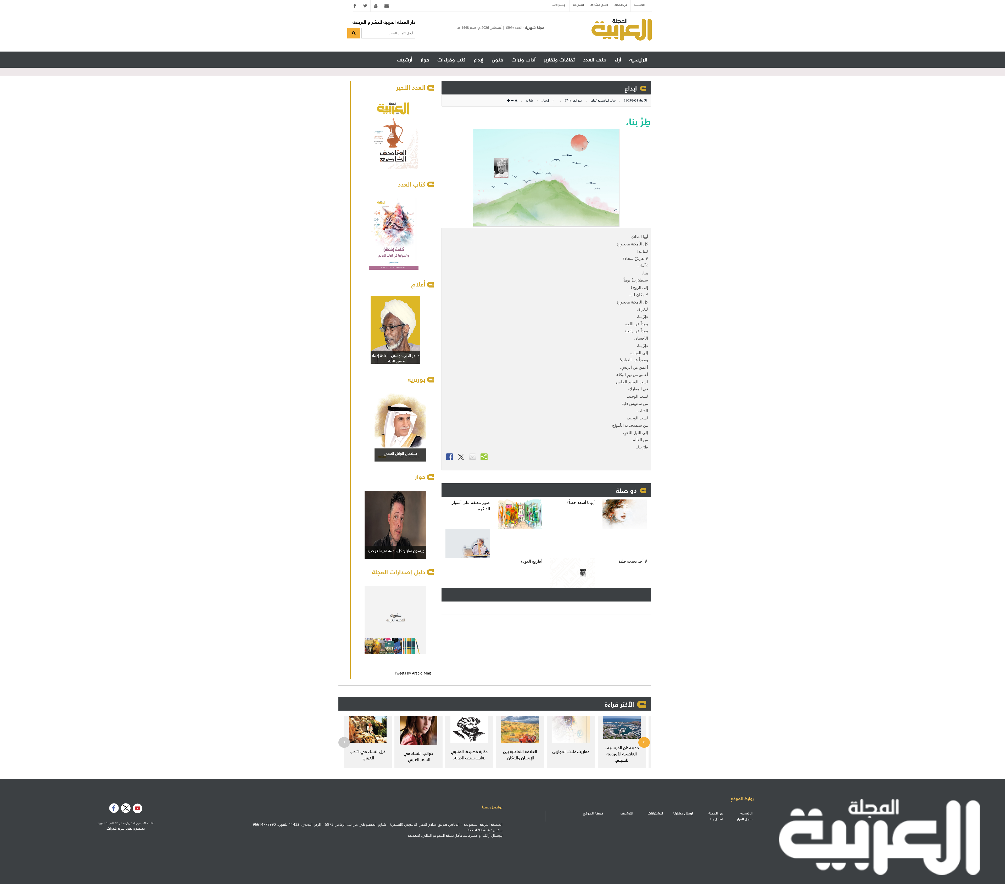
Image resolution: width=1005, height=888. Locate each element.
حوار (420, 477)
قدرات (112, 828)
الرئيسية (639, 4)
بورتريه (416, 379)
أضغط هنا (414, 835)
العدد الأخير (410, 87)
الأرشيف (627, 813)
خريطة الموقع (593, 813)
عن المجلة (621, 4)
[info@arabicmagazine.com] (386, 6)
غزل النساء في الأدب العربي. (368, 754)
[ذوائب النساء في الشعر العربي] (418, 730)
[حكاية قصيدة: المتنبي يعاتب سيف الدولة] (469, 729)
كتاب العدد (411, 184)
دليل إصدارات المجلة (398, 572)
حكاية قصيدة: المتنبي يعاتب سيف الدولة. (469, 754)
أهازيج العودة (531, 561)
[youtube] (376, 6)
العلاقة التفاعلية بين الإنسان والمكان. (520, 754)
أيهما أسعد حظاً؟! (580, 503)
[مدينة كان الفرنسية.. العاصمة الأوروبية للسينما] (622, 727)
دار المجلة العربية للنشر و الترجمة (384, 22)
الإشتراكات (559, 4)
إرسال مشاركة (683, 813)
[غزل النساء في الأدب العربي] (368, 729)
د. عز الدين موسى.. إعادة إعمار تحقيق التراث (396, 358)
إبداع (631, 88)
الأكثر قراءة (619, 704)
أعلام (418, 284)
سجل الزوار (744, 819)
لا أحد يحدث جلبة (632, 561)
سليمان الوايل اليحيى (400, 453)
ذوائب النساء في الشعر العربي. (418, 756)
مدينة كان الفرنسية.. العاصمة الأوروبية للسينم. (622, 753)
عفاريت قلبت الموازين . (570, 754)
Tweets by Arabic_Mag (413, 673)
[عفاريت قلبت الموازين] (571, 729)
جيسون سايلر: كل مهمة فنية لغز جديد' (395, 551)
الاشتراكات (655, 813)
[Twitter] (365, 6)
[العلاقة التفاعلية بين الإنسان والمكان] (520, 729)
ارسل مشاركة (599, 4)
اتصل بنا (578, 4)
